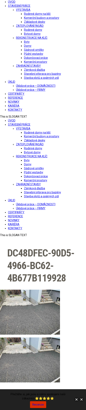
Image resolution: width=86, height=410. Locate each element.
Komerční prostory (35, 61)
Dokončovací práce (36, 57)
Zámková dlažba (34, 69)
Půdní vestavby (33, 53)
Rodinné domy (33, 29)
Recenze (38, 404)
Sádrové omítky (34, 49)
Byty (27, 41)
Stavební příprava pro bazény (42, 73)
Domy (27, 45)
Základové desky (34, 21)
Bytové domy (32, 33)
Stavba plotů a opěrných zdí (41, 77)
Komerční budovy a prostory (41, 17)
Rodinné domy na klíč (37, 13)
